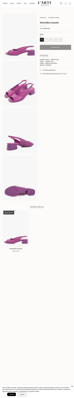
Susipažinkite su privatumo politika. (29, 391)
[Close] (72, 386)
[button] (12, 3)
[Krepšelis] (70, 3)
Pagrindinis (43, 17)
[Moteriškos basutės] (16, 228)
